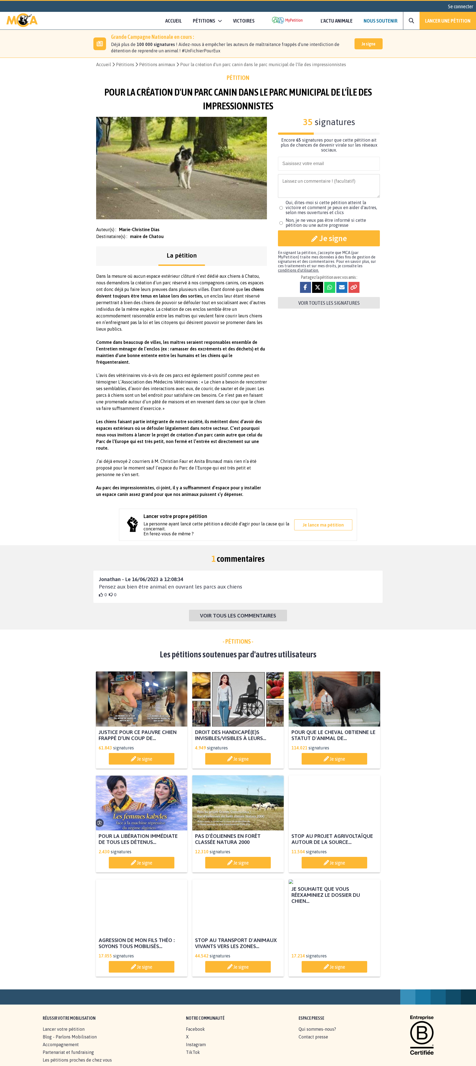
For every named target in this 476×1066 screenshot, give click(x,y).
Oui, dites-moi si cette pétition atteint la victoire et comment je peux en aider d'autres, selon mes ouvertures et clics (331, 207)
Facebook (195, 1035)
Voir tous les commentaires (238, 615)
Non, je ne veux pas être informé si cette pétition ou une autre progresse (326, 223)
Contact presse (313, 1042)
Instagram (196, 1050)
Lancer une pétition (447, 21)
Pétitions (125, 64)
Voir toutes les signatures (329, 303)
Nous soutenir (380, 21)
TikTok (193, 1058)
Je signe (368, 43)
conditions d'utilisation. (298, 270)
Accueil (173, 21)
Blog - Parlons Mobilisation (70, 1042)
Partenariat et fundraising (68, 1058)
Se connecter (460, 6)
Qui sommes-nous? (317, 1035)
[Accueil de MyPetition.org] (22, 20)
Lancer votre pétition (64, 1035)
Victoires (244, 21)
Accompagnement (61, 1050)
